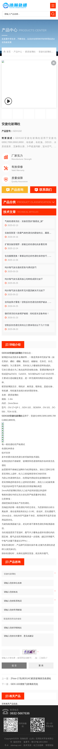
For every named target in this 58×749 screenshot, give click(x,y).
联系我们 (45, 189)
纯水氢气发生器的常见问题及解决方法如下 (25, 290)
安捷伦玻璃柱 (45, 51)
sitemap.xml (16, 745)
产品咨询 (17, 189)
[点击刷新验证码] (29, 652)
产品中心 (18, 51)
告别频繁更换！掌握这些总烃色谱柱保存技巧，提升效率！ (29, 256)
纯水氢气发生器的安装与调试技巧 (20, 267)
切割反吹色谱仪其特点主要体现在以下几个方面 (27, 325)
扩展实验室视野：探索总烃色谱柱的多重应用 (26, 244)
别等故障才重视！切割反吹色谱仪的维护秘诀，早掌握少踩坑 (29, 302)
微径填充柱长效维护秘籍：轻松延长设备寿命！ (27, 313)
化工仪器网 (38, 745)
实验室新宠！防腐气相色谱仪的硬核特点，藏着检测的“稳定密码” (29, 233)
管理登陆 (49, 745)
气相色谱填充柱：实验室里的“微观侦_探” (24, 221)
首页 (8, 51)
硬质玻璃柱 (30, 51)
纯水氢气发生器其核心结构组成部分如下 (24, 279)
